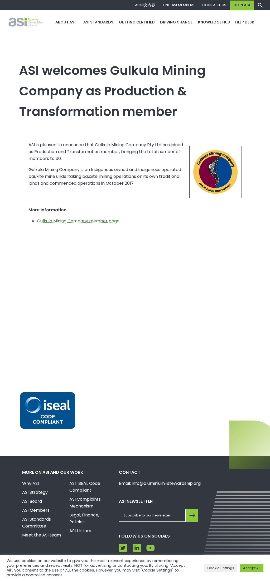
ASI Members (36, 510)
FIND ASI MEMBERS (178, 5)
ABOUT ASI (65, 22)
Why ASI (30, 483)
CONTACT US (214, 5)
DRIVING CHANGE (176, 22)
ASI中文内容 (145, 5)
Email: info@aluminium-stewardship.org (160, 483)
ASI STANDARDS (98, 22)
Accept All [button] (251, 567)
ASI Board (32, 501)
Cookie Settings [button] (220, 567)
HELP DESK (244, 22)
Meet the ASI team (41, 535)
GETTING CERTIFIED (137, 22)
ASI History (80, 531)
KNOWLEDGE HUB (214, 22)
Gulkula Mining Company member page (78, 221)
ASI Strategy (35, 492)
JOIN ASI (242, 5)
